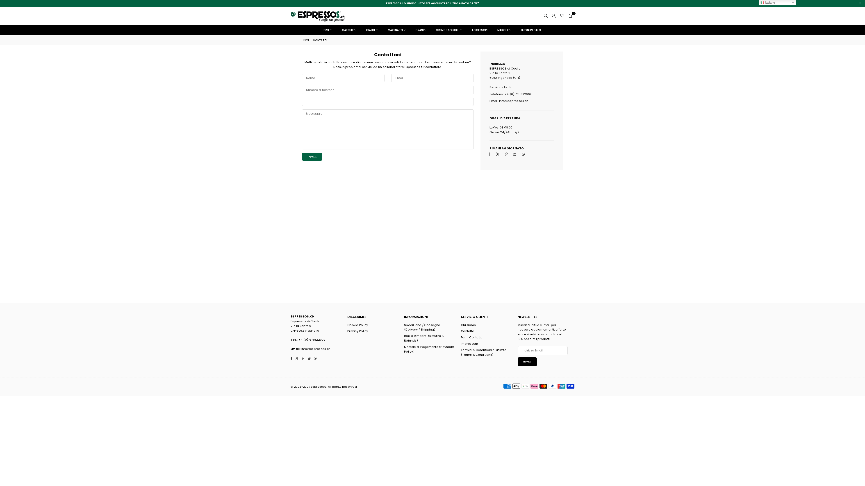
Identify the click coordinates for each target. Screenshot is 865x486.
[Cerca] (546, 16)
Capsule (348, 30)
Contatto (467, 331)
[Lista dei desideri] (562, 16)
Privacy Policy (357, 331)
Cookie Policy (357, 325)
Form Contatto (472, 337)
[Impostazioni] (554, 16)
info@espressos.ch (315, 349)
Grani (419, 30)
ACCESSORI (479, 30)
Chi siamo (468, 325)
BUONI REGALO (531, 30)
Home (326, 30)
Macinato (395, 30)
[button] (570, 16)
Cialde (371, 30)
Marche (503, 30)
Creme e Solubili (447, 30)
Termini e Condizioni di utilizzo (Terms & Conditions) (483, 352)
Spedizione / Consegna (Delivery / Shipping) (422, 327)
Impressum (469, 344)
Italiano (769, 2)
